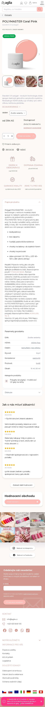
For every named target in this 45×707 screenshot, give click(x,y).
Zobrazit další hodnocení (22, 485)
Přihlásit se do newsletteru (14, 602)
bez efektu (35, 348)
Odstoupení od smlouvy (12, 671)
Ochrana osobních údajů (12, 682)
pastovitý (36, 358)
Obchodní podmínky (10, 678)
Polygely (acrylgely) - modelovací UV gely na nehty (23, 381)
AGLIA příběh (7, 657)
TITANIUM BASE (17, 272)
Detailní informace (10, 107)
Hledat (40, 9)
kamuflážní (25, 348)
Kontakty (6, 653)
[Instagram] (10, 630)
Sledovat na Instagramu (25, 548)
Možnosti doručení (32, 128)
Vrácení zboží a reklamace (12, 674)
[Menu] (42, 3)
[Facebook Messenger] (16, 630)
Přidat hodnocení (12, 502)
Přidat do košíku (24, 136)
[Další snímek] (39, 54)
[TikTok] (27, 630)
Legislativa (6, 661)
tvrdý (38, 363)
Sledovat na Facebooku (24, 555)
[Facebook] (4, 630)
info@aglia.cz (12, 619)
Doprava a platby (9, 650)
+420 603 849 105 (14, 624)
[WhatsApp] (22, 630)
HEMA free (35, 343)
